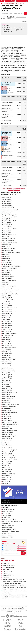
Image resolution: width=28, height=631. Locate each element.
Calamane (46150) (7, 288)
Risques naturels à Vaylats (9, 529)
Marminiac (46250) (7, 323)
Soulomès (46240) (7, 448)
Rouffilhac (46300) (7, 390)
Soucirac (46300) (6, 464)
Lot (23, 3)
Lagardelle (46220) (7, 454)
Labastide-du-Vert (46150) (9, 359)
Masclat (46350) (6, 315)
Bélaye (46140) (6, 381)
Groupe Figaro (18, 611)
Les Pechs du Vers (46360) (9, 347)
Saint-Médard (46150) (7, 398)
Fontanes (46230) (7, 278)
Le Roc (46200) (6, 386)
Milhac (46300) (6, 400)
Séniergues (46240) (7, 432)
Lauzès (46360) (6, 394)
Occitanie (18, 3)
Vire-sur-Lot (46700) (7, 325)
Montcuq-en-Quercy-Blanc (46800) (11, 211)
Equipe (12, 607)
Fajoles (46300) (6, 339)
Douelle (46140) (6, 246)
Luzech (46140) (6, 213)
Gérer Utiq (24, 610)
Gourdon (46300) (6, 199)
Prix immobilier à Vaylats (9, 535)
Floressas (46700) (7, 418)
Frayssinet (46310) (7, 345)
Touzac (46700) (6, 319)
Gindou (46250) (6, 317)
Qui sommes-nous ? (5, 607)
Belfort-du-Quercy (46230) (9, 286)
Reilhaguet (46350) (7, 428)
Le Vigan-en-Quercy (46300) (9, 215)
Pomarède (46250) (7, 408)
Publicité (25, 607)
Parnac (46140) (6, 304)
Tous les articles (11, 608)
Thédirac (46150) (6, 349)
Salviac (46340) (6, 219)
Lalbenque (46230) (7, 205)
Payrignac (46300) (7, 260)
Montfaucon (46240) (7, 270)
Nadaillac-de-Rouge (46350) (9, 412)
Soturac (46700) (6, 262)
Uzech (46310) (6, 402)
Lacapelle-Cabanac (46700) (9, 422)
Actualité (5, 546)
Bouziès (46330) (6, 471)
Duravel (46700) (6, 232)
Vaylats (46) (5, 507)
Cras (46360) (5, 465)
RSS (17, 608)
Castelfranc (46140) (7, 292)
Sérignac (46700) (6, 337)
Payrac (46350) (6, 254)
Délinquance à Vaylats (8, 525)
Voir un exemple (21, 546)
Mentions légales (10, 611)
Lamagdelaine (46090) (8, 250)
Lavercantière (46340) (8, 369)
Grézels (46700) (6, 365)
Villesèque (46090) (7, 298)
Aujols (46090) (6, 302)
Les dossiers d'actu (8, 550)
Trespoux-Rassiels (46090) (9, 242)
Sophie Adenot (6, 563)
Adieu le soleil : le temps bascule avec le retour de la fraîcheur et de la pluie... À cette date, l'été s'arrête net (14, 597)
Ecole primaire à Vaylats (8, 509)
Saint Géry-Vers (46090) (8, 238)
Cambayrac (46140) (7, 444)
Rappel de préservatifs (8, 565)
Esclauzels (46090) (7, 375)
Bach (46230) (10, 17)
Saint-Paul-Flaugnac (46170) (9, 228)
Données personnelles (6, 610)
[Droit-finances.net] (20, 623)
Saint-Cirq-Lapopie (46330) (9, 392)
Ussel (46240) (6, 467)
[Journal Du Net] (7, 623)
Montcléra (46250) (7, 353)
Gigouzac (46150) (6, 351)
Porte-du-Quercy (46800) (9, 280)
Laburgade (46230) (7, 306)
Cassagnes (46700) (7, 420)
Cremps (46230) (6, 296)
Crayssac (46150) (6, 244)
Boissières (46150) (7, 310)
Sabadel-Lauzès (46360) (8, 473)
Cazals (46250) (6, 258)
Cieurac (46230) (6, 256)
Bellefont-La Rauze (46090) (9, 221)
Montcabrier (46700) (7, 331)
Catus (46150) (5, 236)
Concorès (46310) (6, 343)
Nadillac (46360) (6, 481)
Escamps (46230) (11, 18)
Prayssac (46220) (6, 203)
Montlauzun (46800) (7, 452)
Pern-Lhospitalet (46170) (8, 234)
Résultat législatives (9, 3)
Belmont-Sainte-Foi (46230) (9, 450)
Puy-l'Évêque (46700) (8, 207)
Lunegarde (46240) (7, 469)
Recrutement (21, 608)
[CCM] (20, 620)
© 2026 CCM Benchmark (14, 613)
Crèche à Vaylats (6, 513)
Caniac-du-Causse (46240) (9, 311)
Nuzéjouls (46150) (7, 321)
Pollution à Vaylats (7, 527)
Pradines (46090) (6, 201)
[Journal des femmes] (7, 620)
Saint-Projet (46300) (7, 313)
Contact (5, 608)
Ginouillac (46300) (7, 440)
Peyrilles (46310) (6, 327)
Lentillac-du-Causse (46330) (9, 460)
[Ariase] (7, 629)
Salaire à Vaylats (6, 515)
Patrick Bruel (5, 569)
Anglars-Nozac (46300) (8, 300)
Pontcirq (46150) (6, 416)
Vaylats (16, 27)
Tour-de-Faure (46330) (8, 329)
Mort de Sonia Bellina (8, 567)
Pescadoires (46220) (7, 410)
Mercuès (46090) (6, 223)
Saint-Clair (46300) (7, 438)
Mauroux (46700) (6, 274)
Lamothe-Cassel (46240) (8, 456)
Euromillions (5, 577)
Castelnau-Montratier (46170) (10, 209)
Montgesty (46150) (7, 341)
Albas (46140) (5, 284)
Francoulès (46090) (7, 361)
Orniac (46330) (6, 483)
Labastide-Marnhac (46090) (9, 217)
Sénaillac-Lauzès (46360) (8, 436)
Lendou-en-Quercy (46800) (9, 268)
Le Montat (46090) (7, 225)
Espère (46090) (6, 231)
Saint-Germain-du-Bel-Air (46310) (11, 266)
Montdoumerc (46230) (8, 276)
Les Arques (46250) (7, 383)
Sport (4, 548)
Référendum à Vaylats (8, 537)
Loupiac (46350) (6, 357)
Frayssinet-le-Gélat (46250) (9, 307)
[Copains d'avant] (7, 626)
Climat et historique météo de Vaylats (12, 521)
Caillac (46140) (6, 272)
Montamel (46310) (7, 475)
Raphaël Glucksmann (8, 575)
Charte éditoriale (18, 607)
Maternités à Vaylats (7, 511)
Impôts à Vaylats (6, 517)
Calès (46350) (5, 426)
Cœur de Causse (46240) (8, 240)
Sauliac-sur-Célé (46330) (8, 458)
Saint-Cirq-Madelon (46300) (9, 430)
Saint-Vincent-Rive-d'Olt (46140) (10, 290)
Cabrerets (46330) (7, 379)
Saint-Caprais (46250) (8, 479)
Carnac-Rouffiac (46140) (8, 371)
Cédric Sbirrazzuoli (7, 571)
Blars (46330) (5, 442)
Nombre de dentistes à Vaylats (10, 531)
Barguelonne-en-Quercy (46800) (11, 252)
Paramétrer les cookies (16, 610)
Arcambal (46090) (7, 227)
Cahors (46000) (6, 197)
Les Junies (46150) (7, 363)
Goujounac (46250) (7, 377)
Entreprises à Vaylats (7, 533)
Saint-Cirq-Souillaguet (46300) (10, 424)
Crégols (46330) (6, 477)
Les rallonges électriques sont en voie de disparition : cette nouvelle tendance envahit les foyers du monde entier (14, 587)
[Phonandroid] (20, 629)
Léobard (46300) (6, 367)
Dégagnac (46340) (7, 264)
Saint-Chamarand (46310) (9, 406)
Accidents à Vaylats (7, 523)
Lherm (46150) (6, 373)
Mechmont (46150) (7, 446)
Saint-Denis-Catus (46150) (9, 396)
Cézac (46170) (6, 414)
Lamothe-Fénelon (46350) (9, 333)
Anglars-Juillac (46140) (8, 335)
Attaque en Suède (7, 573)
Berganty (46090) (7, 434)
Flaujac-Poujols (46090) (8, 248)
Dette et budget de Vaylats (9, 519)
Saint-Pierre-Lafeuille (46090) (10, 294)
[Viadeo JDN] (20, 626)
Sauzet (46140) (6, 282)
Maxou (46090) (6, 355)
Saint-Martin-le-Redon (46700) (10, 404)
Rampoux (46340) (7, 461)
